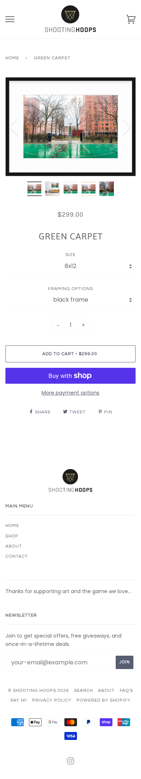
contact (16, 556)
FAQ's (126, 690)
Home (12, 58)
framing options (70, 288)
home (12, 525)
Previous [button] (17, 127)
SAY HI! (18, 700)
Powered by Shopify (104, 700)
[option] (70, 126)
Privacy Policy (52, 700)
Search (83, 690)
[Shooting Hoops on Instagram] (70, 762)
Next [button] (122, 127)
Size (70, 254)
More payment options (70, 392)
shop (11, 536)
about (13, 546)
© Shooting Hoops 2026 (38, 690)
